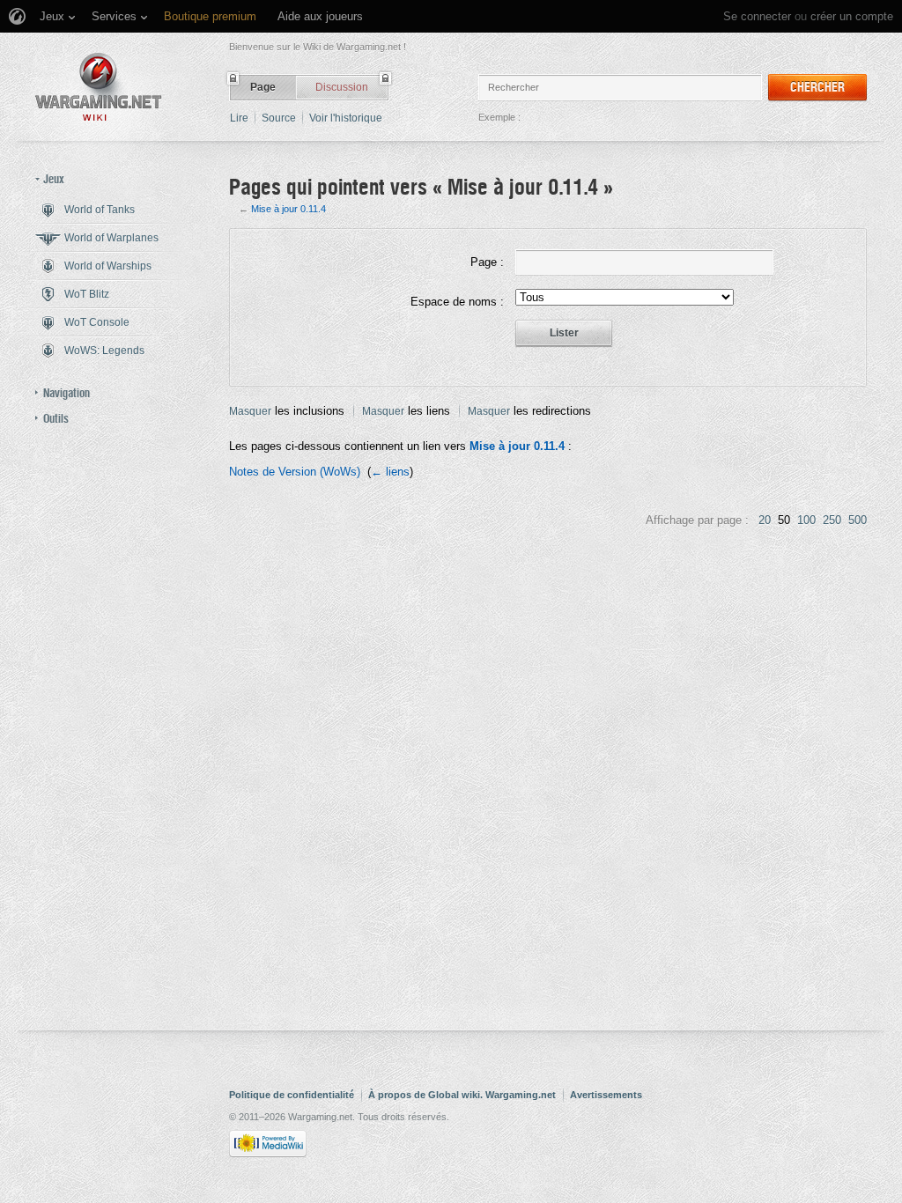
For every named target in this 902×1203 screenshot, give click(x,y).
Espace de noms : (457, 301)
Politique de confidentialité (291, 1094)
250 (832, 520)
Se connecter (757, 16)
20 (764, 520)
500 (857, 520)
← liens (390, 471)
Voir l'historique (345, 118)
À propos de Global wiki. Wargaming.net (462, 1094)
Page (263, 87)
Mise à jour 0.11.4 (288, 208)
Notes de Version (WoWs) (294, 471)
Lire (239, 118)
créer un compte (851, 16)
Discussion (341, 87)
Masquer (250, 411)
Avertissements (606, 1094)
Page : (487, 262)
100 (806, 520)
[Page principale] (98, 87)
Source (279, 118)
